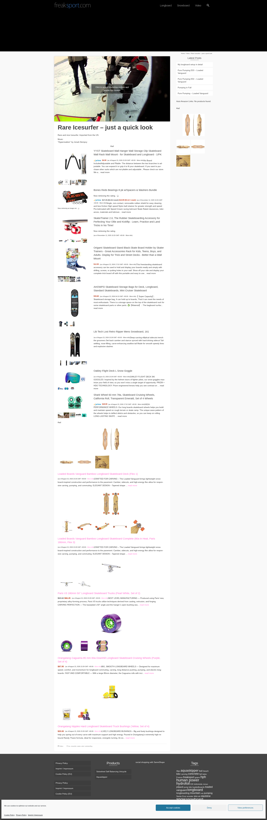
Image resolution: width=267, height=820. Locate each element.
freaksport (188, 777)
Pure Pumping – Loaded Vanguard (193, 93)
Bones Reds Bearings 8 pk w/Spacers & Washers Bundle (125, 190)
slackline (206, 796)
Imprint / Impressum (35, 815)
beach (206, 771)
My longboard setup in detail (190, 64)
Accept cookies (173, 808)
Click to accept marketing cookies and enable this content (112, 88)
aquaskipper (189, 770)
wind (82, 746)
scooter (190, 796)
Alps (178, 771)
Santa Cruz (181, 796)
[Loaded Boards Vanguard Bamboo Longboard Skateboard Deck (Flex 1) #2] (84, 462)
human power (187, 780)
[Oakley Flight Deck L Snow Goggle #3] (72, 388)
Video (61, 746)
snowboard (194, 799)
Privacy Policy (21, 815)
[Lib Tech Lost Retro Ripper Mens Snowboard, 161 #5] (84, 363)
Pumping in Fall (184, 87)
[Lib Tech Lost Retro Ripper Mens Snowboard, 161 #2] (66, 363)
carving (184, 774)
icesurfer (73, 746)
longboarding (182, 793)
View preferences (245, 808)
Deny (209, 808)
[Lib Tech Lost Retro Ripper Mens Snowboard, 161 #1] (60, 363)
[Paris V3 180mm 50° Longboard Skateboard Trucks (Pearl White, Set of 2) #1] (67, 584)
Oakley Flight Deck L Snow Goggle (113, 370)
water (79, 746)
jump (186, 787)
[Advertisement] (133, 32)
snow (181, 799)
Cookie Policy (9, 815)
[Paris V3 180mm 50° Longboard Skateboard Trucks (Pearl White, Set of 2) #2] (84, 584)
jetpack (179, 787)
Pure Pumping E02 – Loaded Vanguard (190, 80)
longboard (195, 790)
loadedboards (198, 787)
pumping (208, 793)
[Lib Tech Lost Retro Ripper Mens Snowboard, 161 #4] (78, 363)
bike (178, 774)
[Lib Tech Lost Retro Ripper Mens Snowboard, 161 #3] (72, 363)
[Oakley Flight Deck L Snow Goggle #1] (60, 388)
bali (201, 771)
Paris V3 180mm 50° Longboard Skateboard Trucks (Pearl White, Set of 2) (99, 593)
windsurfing (88, 746)
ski (199, 796)
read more (105, 172)
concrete (193, 773)
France (179, 777)
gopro (197, 777)
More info (140, 160)
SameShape (159, 762)
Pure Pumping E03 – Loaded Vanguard (190, 71)
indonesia (198, 784)
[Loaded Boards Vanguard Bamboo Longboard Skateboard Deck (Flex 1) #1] (67, 462)
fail (200, 774)
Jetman (205, 784)
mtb (202, 793)
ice (69, 746)
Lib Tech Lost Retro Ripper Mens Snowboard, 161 (121, 331)
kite (190, 787)
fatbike (204, 774)
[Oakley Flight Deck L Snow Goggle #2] (66, 388)
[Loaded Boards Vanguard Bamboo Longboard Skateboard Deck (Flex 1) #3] (102, 462)
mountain (195, 793)
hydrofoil (183, 783)
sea (195, 796)
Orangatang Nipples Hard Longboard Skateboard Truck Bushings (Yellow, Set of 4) (103, 726)
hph (203, 777)
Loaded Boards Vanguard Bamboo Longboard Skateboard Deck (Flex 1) (98, 474)
